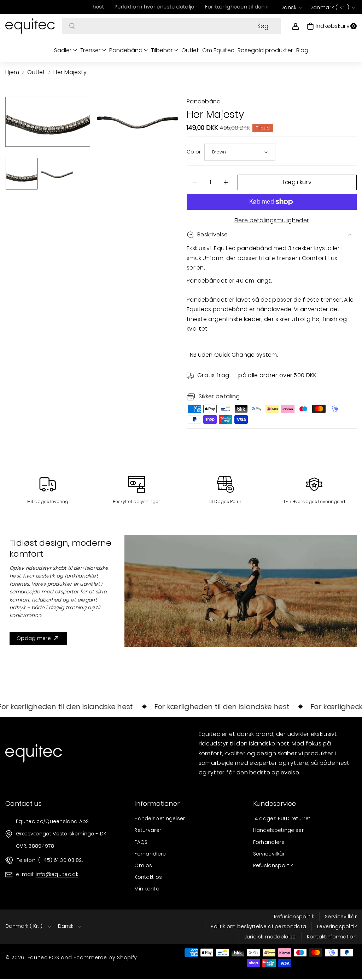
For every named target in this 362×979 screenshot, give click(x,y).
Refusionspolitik (273, 865)
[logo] (33, 753)
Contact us (23, 803)
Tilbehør (162, 50)
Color (194, 151)
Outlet (36, 72)
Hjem (12, 72)
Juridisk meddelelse (270, 936)
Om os (143, 865)
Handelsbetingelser (159, 818)
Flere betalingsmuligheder (271, 220)
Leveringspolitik (337, 926)
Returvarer (147, 830)
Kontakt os (148, 877)
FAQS (140, 842)
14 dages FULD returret (282, 818)
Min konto (146, 888)
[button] (332, 26)
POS (54, 957)
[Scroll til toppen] (347, 957)
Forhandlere (150, 853)
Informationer (157, 803)
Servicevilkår (269, 853)
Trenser (90, 50)
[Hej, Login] (295, 26)
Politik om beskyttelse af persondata (258, 926)
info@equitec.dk (57, 874)
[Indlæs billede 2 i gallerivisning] (57, 173)
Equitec (38, 957)
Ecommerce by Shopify (105, 957)
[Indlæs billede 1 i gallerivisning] (21, 173)
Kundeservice (274, 803)
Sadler (63, 50)
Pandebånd (125, 50)
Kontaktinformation (332, 936)
